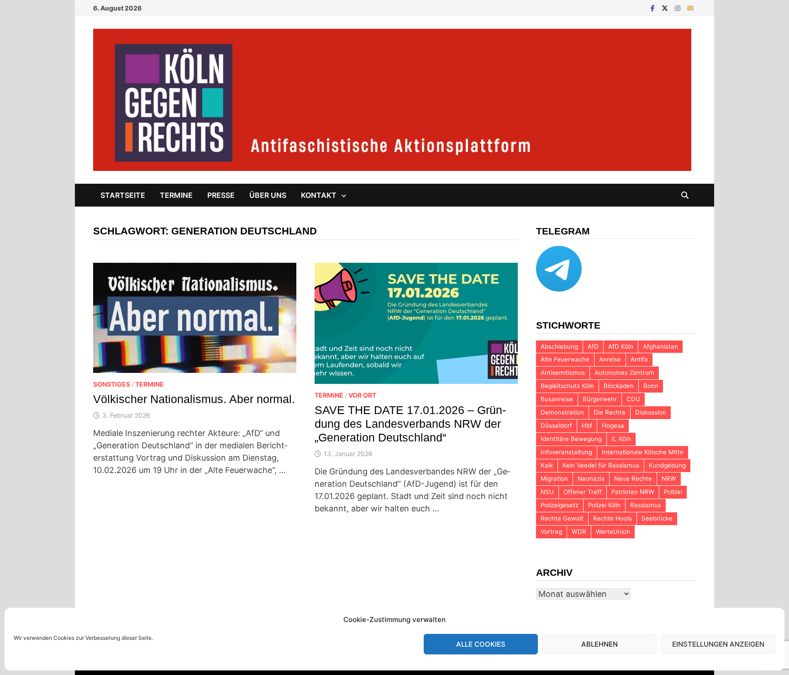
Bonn (650, 385)
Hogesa (613, 425)
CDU (633, 399)
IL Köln (621, 438)
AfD (593, 346)
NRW (669, 478)
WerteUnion (613, 531)
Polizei (673, 491)
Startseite (122, 195)
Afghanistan (660, 346)
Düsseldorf (556, 425)
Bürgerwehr (600, 399)
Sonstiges (111, 384)
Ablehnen (599, 644)
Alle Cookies (480, 644)
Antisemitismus (563, 372)
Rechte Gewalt (562, 518)
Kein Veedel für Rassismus (601, 465)
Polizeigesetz (560, 505)
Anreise (610, 359)
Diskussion (650, 412)
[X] (666, 7)
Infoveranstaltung (566, 452)
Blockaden (619, 385)
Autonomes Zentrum (624, 372)
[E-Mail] (690, 7)
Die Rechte (610, 412)
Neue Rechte (633, 478)
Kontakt (319, 195)
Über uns (267, 195)
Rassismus (645, 505)
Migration (554, 478)
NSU (547, 491)
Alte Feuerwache (565, 359)
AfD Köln (620, 346)
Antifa (639, 359)
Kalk (547, 465)
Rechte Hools (612, 518)
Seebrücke (657, 518)
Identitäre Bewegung (571, 438)
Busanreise (557, 399)
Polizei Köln (604, 505)
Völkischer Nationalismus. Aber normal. (194, 399)
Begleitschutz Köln (567, 385)
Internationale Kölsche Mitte (643, 452)
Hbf (587, 425)
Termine (176, 195)
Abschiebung (559, 346)
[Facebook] (653, 7)
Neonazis (591, 478)
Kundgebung (667, 465)
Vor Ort (362, 395)
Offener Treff (582, 491)
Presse (221, 195)
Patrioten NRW (632, 491)
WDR (579, 531)
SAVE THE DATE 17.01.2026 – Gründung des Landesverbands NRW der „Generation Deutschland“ (410, 424)
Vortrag (551, 531)
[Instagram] (679, 7)
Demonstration (562, 412)
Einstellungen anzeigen (718, 644)
